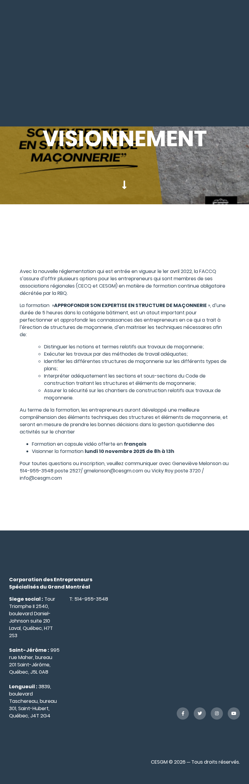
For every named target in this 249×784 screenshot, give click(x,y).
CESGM (107, 285)
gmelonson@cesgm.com (113, 470)
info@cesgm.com (41, 478)
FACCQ (207, 271)
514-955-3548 (91, 599)
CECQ (85, 285)
